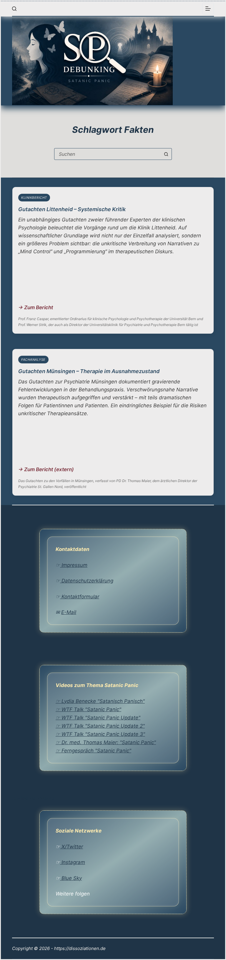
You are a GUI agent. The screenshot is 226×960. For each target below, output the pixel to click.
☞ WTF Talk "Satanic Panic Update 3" (100, 734)
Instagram (72, 862)
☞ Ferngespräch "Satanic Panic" (93, 751)
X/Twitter (71, 847)
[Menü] (208, 8)
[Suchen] (14, 8)
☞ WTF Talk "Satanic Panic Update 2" (100, 726)
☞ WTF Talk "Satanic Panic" (88, 709)
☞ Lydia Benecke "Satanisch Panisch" (100, 701)
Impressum (73, 565)
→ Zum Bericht (35, 307)
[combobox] (107, 154)
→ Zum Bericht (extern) (46, 469)
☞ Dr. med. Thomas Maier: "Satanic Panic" (106, 742)
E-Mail (68, 612)
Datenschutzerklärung (86, 581)
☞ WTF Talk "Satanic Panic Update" (98, 718)
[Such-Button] (166, 154)
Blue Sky (71, 878)
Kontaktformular (79, 597)
